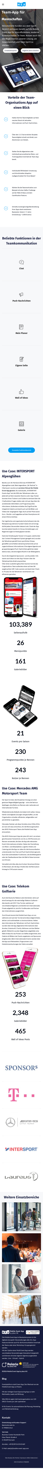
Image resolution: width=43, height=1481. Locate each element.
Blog (4, 1378)
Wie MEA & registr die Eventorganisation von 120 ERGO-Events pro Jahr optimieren (19, 1400)
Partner (17, 1458)
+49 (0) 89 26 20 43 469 (17, 1444)
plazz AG (24, 1371)
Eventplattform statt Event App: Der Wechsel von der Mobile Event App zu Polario (20, 1385)
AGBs (28, 1458)
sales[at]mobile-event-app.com (18, 1448)
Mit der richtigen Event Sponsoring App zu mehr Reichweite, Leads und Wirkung (18, 1393)
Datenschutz (34, 1458)
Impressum (23, 1458)
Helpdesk (26, 1462)
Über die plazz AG (10, 1458)
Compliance (20, 1462)
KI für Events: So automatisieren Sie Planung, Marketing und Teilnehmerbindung (21, 1407)
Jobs (15, 1462)
